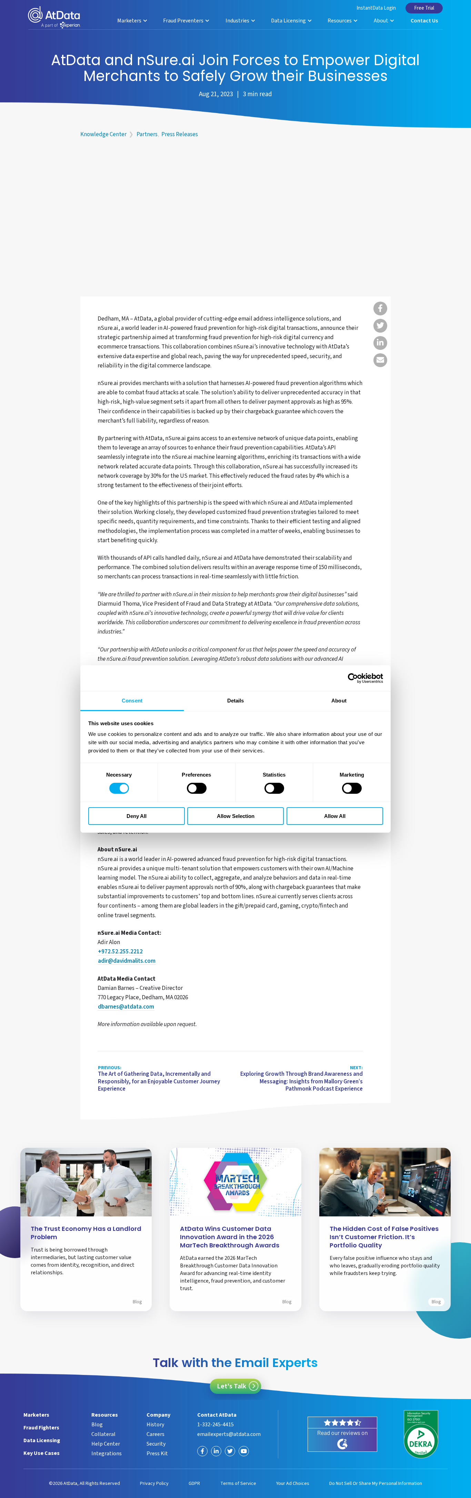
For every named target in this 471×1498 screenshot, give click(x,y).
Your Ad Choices (292, 1483)
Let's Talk (231, 1386)
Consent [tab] (132, 701)
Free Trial (424, 8)
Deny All (137, 816)
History (155, 1424)
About (381, 20)
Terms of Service (238, 1483)
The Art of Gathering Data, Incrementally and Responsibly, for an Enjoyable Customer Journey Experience (159, 1079)
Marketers (129, 20)
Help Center (105, 1444)
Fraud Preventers (183, 20)
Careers (155, 1434)
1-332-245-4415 (215, 1424)
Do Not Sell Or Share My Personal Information (375, 1483)
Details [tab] (235, 701)
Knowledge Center (103, 134)
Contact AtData (217, 1415)
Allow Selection (235, 816)
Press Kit (157, 1453)
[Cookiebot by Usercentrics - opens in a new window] (353, 678)
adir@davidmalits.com (127, 961)
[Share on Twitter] (380, 326)
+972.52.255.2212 (120, 952)
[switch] (197, 788)
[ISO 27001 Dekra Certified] (421, 1434)
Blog (137, 1301)
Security (156, 1444)
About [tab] (339, 701)
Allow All (334, 816)
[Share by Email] (380, 360)
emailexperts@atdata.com (229, 1434)
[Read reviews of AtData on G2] (342, 1434)
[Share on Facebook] (380, 308)
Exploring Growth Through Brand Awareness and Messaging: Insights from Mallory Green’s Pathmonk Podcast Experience (301, 1079)
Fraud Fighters (41, 1427)
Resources (340, 20)
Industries (238, 20)
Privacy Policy (154, 1483)
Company (158, 1415)
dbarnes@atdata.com (126, 1007)
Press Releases (179, 134)
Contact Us (424, 20)
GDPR (194, 1483)
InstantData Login (376, 8)
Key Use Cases (41, 1453)
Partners (147, 134)
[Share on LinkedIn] (380, 343)
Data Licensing (289, 20)
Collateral (103, 1434)
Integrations (106, 1453)
